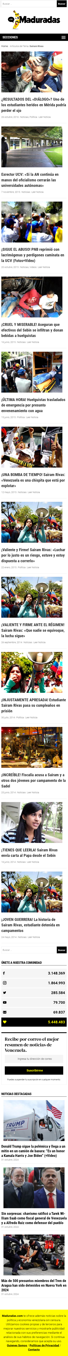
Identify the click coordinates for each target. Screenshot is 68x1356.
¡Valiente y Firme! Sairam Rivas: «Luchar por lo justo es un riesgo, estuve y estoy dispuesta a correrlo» (33, 555)
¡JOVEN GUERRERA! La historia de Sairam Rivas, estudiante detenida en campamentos (30, 925)
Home (4, 46)
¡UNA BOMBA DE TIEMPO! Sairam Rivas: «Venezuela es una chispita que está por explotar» (33, 480)
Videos (33, 267)
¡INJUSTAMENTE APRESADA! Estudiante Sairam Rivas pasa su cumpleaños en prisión (33, 705)
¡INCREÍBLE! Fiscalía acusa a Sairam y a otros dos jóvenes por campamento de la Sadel (33, 780)
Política (33, 117)
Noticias (24, 117)
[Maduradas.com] (34, 28)
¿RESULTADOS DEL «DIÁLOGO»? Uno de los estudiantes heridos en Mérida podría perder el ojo (33, 105)
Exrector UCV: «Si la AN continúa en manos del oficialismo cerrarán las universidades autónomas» (30, 180)
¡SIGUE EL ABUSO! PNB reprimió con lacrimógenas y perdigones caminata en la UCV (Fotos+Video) (32, 255)
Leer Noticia (45, 117)
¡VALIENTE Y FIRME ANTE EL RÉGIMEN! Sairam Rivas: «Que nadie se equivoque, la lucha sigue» (33, 630)
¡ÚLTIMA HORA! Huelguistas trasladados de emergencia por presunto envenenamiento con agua (33, 405)
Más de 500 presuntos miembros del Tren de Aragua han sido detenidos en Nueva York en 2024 (34, 1285)
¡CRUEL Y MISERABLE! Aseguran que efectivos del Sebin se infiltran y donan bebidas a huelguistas (32, 330)
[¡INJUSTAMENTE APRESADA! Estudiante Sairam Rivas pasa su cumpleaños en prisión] (31, 692)
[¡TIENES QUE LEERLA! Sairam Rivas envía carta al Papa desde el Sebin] (31, 842)
